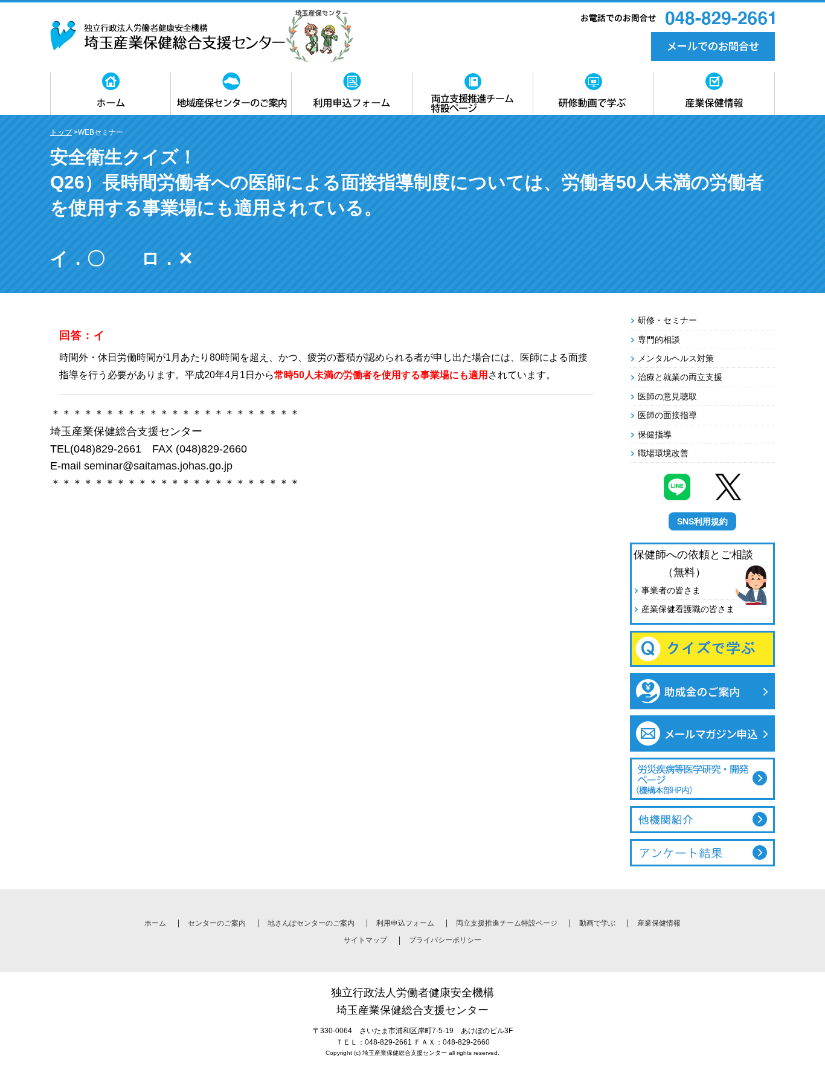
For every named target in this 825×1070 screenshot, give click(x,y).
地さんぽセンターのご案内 (311, 923)
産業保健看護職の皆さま (687, 609)
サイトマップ (365, 940)
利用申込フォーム (405, 923)
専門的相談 (659, 339)
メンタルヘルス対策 (676, 358)
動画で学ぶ (597, 923)
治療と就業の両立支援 (680, 377)
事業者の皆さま (671, 590)
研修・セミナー (667, 320)
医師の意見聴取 (667, 396)
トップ (61, 132)
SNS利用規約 (702, 521)
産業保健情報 (659, 923)
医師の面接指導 (667, 415)
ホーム (155, 923)
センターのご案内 (217, 923)
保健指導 (655, 434)
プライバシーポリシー (445, 940)
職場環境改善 (663, 453)
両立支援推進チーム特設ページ (506, 923)
